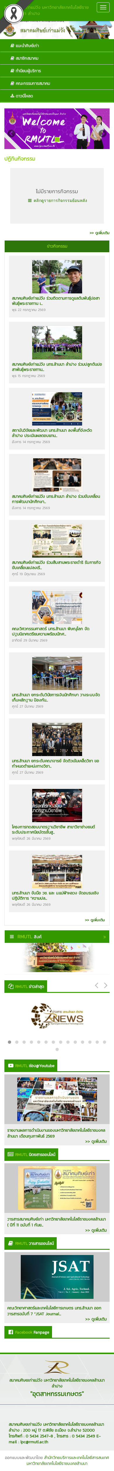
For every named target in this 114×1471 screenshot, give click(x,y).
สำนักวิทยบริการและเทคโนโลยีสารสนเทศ (76, 1458)
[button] (12, 128)
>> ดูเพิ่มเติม (96, 1141)
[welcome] (57, 128)
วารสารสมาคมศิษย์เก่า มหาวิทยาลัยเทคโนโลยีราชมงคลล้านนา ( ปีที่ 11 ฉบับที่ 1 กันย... (56, 1222)
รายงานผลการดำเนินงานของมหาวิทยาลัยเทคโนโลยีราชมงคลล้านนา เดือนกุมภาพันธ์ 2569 (56, 1133)
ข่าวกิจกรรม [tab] (57, 246)
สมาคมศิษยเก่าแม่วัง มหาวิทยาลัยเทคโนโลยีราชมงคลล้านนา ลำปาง (46, 10)
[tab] (57, 246)
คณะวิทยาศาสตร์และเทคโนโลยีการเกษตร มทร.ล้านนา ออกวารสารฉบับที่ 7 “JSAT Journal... (54, 1311)
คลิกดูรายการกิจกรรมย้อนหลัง (59, 200)
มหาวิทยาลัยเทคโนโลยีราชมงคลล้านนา (57, 1463)
